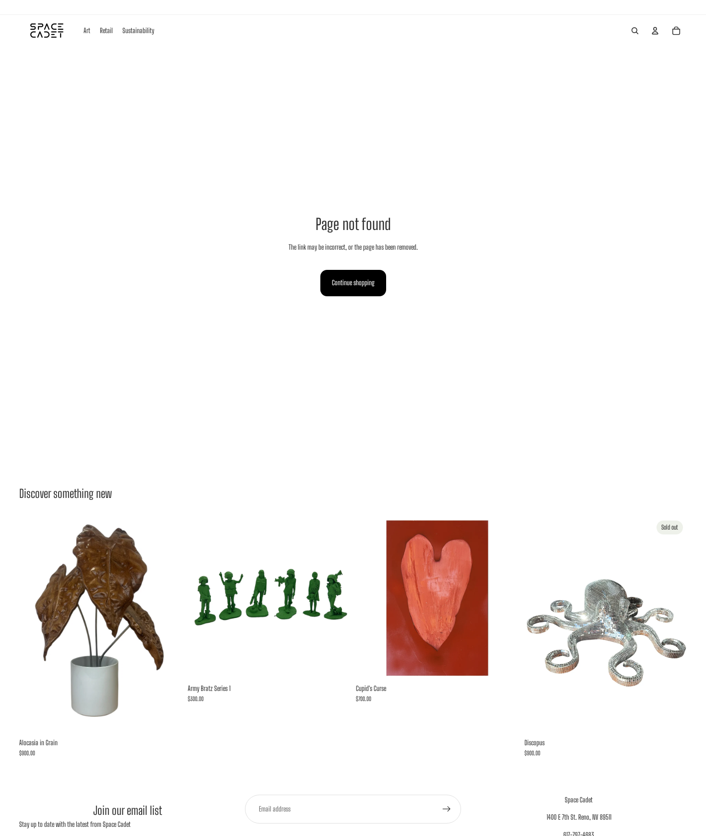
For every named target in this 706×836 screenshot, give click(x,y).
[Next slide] (335, 597)
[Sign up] (447, 809)
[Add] (167, 718)
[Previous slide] (202, 597)
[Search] (634, 30)
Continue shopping (353, 283)
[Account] (655, 30)
